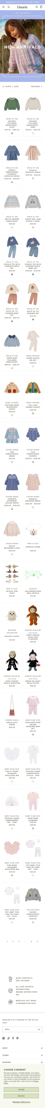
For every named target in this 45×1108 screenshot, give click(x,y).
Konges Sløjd (12, 720)
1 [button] (7, 941)
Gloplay (33, 589)
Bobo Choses (33, 356)
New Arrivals (25, 13)
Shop (17, 13)
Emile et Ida (12, 119)
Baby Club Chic (33, 720)
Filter (11, 86)
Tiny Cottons (33, 910)
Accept (21, 1089)
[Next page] (37, 942)
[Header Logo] (22, 7)
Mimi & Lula (33, 543)
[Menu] (3, 7)
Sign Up (9, 2)
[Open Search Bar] (9, 7)
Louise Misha (12, 450)
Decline (21, 1096)
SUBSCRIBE (38, 1029)
